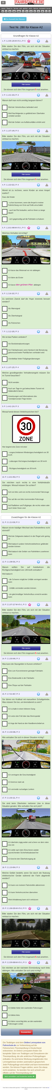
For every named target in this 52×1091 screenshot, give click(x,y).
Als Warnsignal (14, 308)
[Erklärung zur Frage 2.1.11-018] (38, 522)
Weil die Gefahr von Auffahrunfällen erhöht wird (26, 122)
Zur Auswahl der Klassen (15, 19)
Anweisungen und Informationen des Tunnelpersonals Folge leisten (22, 397)
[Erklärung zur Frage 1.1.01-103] (38, 95)
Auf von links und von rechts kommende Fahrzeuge (28, 492)
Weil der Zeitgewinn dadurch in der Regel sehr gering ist (29, 537)
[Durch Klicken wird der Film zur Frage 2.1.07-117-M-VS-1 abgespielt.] (26, 629)
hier (48, 1087)
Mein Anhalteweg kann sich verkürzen (23, 900)
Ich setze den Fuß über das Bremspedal (24, 716)
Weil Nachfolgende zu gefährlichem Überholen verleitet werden (26, 114)
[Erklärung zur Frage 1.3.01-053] (38, 477)
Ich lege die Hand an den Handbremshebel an (26, 723)
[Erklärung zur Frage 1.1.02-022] (38, 185)
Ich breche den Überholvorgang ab (21, 859)
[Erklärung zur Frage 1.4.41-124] (38, 406)
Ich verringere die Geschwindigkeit (21, 775)
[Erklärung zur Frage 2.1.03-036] (38, 732)
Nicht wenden (13, 382)
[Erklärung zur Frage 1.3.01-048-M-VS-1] (38, 227)
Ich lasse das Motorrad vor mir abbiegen (24, 270)
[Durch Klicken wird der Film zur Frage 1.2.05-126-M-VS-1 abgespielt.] (26, 65)
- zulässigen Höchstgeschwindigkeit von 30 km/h (27, 461)
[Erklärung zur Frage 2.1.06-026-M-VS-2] (38, 908)
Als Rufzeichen (14, 323)
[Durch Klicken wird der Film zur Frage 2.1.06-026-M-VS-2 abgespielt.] (26, 933)
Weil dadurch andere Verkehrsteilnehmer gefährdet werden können (28, 545)
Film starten (26, 84)
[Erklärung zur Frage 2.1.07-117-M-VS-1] (38, 604)
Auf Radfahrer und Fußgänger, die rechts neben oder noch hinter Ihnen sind (29, 506)
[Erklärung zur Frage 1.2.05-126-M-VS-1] (38, 41)
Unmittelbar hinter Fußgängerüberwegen (24, 359)
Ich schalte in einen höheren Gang (21, 709)
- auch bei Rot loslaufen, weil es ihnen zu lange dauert (26, 211)
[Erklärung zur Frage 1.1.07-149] (38, 130)
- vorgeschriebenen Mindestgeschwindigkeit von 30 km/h (28, 453)
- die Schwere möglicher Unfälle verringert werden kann (28, 580)
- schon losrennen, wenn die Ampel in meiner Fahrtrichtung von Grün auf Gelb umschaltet (26, 204)
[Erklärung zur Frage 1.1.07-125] (38, 367)
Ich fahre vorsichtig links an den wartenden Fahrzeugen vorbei (25, 1022)
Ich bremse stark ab (16, 782)
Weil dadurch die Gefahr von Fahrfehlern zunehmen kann (28, 552)
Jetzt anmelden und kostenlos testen (18, 1076)
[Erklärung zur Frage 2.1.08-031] (38, 561)
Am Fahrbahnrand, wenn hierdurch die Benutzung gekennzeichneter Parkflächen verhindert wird (27, 351)
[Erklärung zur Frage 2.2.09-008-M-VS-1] (38, 962)
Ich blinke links (14, 1015)
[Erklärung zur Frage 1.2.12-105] (38, 331)
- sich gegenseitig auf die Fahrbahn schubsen (26, 219)
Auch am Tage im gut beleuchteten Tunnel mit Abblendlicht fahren (26, 389)
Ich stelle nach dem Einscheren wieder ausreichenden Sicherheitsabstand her (23, 851)
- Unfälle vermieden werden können (22, 588)
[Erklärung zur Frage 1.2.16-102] (38, 293)
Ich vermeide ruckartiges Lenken (21, 789)
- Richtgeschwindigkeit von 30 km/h (22, 468)
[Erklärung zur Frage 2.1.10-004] (38, 867)
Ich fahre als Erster (15, 277)
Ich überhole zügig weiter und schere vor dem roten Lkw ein (28, 843)
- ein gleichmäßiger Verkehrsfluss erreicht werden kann (27, 595)
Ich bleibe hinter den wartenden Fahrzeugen (25, 1008)
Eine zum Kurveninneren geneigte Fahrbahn (25, 671)
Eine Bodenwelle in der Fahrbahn (21, 678)
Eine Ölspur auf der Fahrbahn (19, 685)
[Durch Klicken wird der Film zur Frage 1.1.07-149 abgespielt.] (26, 155)
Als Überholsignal (15, 316)
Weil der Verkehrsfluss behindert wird (22, 107)
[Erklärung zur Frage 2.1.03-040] (38, 658)
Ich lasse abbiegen (24, 284)
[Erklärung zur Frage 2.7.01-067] (38, 694)
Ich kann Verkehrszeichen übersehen (23, 892)
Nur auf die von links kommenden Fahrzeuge (26, 499)
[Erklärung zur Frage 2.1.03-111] (38, 798)
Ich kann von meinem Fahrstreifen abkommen (26, 885)
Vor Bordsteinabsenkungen (19, 344)
